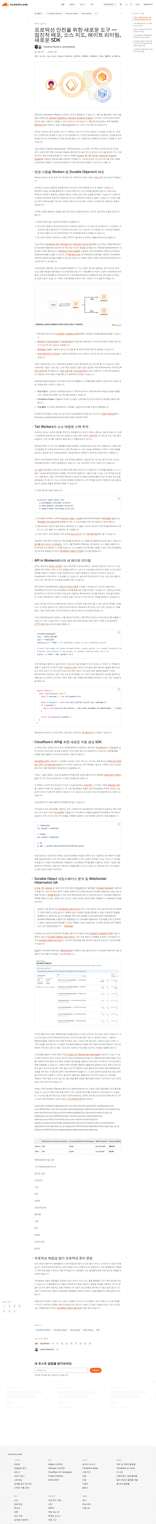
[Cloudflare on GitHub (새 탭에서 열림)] (76, 1343)
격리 (107, 667)
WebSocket (65, 950)
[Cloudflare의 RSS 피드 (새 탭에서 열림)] (53, 1343)
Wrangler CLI (66, 244)
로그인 (138, 4)
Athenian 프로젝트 (56, 1468)
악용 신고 (52, 1520)
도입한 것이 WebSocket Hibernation (83, 1054)
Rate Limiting (88, 1330)
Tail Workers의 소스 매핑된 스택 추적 (143, 24)
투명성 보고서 (54, 1516)
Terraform (101, 747)
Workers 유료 (74, 254)
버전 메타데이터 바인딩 (47, 354)
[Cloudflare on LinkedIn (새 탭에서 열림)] (62, 1343)
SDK (97, 1330)
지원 (84, 1480)
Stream (37, 159)
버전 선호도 (39, 371)
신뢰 (50, 1504)
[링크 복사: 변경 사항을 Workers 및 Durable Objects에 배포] (32, 172)
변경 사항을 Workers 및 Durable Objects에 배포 (142, 18)
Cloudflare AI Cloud (126, 1468)
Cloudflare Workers (54, 13)
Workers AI (39, 125)
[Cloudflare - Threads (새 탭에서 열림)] (85, 1343)
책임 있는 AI (53, 1512)
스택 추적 (93, 435)
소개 (16, 1500)
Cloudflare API (52, 244)
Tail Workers (67, 341)
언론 (16, 1512)
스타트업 (18, 1480)
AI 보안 (120, 1472)
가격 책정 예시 (74, 1099)
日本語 (101, 56)
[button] (78, 305)
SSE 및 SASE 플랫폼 (126, 1464)
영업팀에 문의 (148, 4)
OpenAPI (88, 785)
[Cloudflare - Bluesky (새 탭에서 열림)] (80, 1343)
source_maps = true (71, 518)
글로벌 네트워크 (21, 1520)
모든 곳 (97, 177)
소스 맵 (37, 470)
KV (89, 155)
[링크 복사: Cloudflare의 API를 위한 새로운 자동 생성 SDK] (32, 742)
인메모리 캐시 (70, 667)
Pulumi (113, 747)
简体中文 (117, 56)
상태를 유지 (52, 895)
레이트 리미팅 (55, 566)
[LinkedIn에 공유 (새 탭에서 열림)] (14, 1306)
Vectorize (103, 155)
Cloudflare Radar (90, 1468)
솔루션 (72, 4)
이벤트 (85, 1484)
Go (35, 778)
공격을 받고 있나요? (23, 1484)
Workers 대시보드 (82, 244)
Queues (52, 118)
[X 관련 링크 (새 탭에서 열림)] (9, 1306)
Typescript (108, 775)
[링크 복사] (14, 1311)
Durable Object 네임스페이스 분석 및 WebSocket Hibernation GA (143, 43)
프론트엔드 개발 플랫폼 (127, 1476)
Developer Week (71, 13)
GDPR (51, 1508)
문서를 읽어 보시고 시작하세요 (48, 544)
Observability (86, 13)
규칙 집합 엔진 (79, 371)
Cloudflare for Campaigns (60, 1472)
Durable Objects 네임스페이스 (61, 937)
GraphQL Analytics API (67, 334)
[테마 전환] (126, 4)
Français (93, 56)
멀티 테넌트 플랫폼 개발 (127, 1480)
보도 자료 (18, 1516)
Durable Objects (103, 888)
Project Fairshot (55, 1476)
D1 (46, 118)
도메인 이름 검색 (21, 1487)
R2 (86, 155)
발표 (69, 125)
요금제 (17, 1464)
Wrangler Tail (43, 349)
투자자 (17, 1508)
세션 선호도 (65, 371)
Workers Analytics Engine (80, 118)
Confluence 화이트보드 (69, 909)
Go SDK (58, 812)
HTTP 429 (39, 624)
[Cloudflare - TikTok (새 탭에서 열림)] (90, 1343)
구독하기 (96, 1370)
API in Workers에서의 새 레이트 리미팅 (143, 30)
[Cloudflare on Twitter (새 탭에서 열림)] (57, 1343)
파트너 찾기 (19, 1476)
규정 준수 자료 (54, 1500)
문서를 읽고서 (88, 732)
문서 (84, 1500)
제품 (62, 4)
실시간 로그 (76, 534)
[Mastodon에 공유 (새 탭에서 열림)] (4, 1311)
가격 (91, 4)
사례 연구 (86, 1472)
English (69, 56)
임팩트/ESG (53, 1480)
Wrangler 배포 (109, 518)
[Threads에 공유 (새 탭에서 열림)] (9, 1311)
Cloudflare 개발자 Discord (69, 1308)
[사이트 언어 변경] (120, 4)
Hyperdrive (62, 118)
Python (117, 775)
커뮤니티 (86, 1508)
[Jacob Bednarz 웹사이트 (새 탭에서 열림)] (57, 1349)
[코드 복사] (119, 498)
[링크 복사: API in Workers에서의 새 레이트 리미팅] (32, 560)
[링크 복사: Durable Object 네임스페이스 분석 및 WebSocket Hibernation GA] (32, 879)
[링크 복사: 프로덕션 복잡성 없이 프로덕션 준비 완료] (32, 1258)
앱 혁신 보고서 (88, 1464)
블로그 (85, 1487)
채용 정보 (18, 1504)
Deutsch (77, 56)
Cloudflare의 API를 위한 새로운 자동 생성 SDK (143, 36)
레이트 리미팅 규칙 (67, 586)
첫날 (36, 950)
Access (80, 155)
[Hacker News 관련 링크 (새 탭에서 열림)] (4, 1306)
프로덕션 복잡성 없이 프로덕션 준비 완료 (143, 50)
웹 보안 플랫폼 (123, 1484)
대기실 (95, 155)
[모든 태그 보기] (120, 13)
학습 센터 (86, 1504)
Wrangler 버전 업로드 (47, 521)
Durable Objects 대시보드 (50, 940)
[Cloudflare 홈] (15, 4)
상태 (84, 1476)
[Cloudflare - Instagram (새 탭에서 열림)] (71, 1343)
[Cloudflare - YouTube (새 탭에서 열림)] (66, 1343)
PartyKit (79, 888)
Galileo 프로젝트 (55, 1464)
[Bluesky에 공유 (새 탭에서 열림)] (19, 1306)
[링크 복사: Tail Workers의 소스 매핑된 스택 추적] (32, 427)
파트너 (17, 1472)
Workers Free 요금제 (68, 251)
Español (85, 56)
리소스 (82, 4)
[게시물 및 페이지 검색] (131, 4)
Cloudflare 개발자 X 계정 (71, 551)
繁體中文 (108, 56)
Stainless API (114, 785)
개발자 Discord (108, 414)
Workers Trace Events (47, 341)
